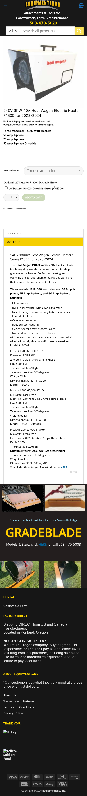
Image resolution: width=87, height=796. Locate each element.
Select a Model (11, 170)
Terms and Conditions (18, 707)
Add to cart (33, 197)
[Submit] (79, 31)
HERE (63, 467)
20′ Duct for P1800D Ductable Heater (36, 188)
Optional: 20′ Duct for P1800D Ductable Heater (31, 182)
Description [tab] (14, 233)
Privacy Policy (13, 713)
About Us (9, 695)
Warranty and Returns (18, 701)
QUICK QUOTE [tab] (15, 241)
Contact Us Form (15, 606)
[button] (5, 5)
